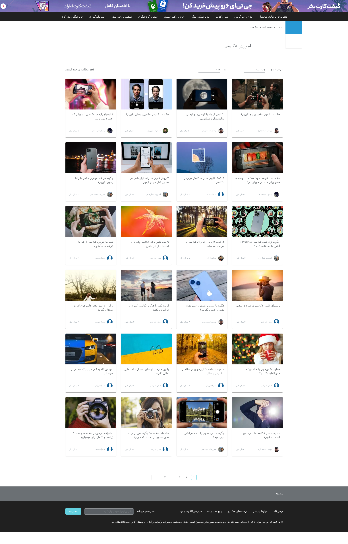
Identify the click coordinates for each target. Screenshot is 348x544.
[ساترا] (266, 493)
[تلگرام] (66, 522)
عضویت (73, 511)
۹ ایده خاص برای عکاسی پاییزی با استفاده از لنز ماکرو (149, 243)
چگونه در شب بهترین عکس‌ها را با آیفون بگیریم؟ (94, 180)
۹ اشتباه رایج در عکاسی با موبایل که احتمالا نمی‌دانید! (92, 116)
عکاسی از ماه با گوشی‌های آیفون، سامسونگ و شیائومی (204, 116)
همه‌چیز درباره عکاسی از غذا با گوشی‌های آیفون (95, 243)
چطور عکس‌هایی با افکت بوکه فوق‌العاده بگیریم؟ (263, 371)
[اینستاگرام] (73, 522)
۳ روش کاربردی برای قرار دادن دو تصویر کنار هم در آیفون (149, 180)
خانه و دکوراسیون (174, 16)
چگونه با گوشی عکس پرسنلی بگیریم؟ (147, 114)
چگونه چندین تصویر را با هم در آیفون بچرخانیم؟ (203, 435)
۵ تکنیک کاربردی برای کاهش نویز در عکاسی (204, 180)
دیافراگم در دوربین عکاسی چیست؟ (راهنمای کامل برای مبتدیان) (93, 435)
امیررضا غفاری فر (153, 194)
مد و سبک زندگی (200, 16)
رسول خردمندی (98, 130)
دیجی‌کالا (278, 511)
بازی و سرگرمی (243, 16)
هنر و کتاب (222, 16)
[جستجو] (294, 41)
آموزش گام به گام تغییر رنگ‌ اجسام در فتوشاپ (92, 371)
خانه (281, 27)
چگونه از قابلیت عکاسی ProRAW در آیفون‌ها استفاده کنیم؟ (259, 243)
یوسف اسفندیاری (265, 130)
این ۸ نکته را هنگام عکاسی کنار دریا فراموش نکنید (149, 307)
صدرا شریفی (155, 258)
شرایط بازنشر (260, 511)
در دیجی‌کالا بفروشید (191, 511)
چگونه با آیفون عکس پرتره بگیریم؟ (260, 114)
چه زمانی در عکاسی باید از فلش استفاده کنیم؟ (261, 435)
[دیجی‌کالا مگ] (293, 27)
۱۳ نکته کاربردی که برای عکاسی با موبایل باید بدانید (204, 243)
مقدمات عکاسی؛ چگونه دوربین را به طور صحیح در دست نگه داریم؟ (148, 435)
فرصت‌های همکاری (237, 511)
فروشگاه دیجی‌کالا (72, 16)
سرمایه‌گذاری (96, 16)
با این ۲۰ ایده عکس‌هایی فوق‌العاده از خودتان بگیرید (92, 307)
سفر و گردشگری (148, 16)
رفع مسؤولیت (214, 511)
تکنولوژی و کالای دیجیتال (273, 16)
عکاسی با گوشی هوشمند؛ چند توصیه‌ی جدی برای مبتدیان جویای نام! (257, 180)
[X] (79, 522)
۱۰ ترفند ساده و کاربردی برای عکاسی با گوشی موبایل (202, 371)
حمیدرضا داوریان (154, 130)
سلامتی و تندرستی (121, 16)
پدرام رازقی (211, 258)
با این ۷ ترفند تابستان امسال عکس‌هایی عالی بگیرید (146, 371)
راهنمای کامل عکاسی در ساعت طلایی (258, 305)
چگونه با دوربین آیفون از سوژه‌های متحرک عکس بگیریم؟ (205, 307)
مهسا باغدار (211, 194)
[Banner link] (174, 6)
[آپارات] (86, 522)
